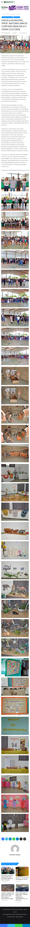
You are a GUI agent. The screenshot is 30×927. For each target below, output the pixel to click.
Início (4, 14)
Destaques (16, 17)
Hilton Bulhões (19, 916)
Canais (7, 14)
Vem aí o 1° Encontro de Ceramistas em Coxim (22, 878)
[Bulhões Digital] (10, 2)
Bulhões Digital (7, 32)
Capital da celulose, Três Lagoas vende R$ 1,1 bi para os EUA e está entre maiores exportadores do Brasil (7, 895)
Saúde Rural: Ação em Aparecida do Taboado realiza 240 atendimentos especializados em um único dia (22, 896)
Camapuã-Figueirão (15, 14)
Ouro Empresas (6, 909)
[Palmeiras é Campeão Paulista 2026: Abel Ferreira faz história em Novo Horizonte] (7, 870)
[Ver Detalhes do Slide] (15, 8)
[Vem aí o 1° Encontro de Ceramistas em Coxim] (22, 871)
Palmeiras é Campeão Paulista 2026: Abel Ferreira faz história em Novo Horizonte (7, 878)
